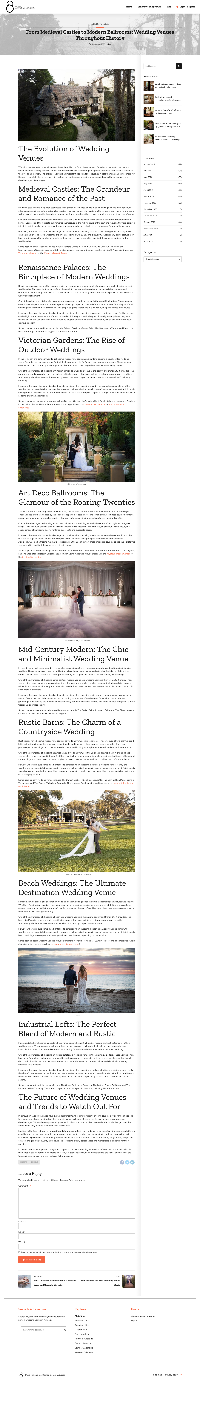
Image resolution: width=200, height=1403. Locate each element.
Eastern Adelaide (83, 1343)
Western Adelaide (84, 1352)
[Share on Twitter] (127, 1162)
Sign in (134, 1320)
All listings (80, 1316)
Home (129, 7)
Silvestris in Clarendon (94, 404)
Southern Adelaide (84, 1347)
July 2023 (148, 235)
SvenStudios (59, 1374)
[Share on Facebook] (122, 1162)
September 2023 (151, 228)
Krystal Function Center (118, 553)
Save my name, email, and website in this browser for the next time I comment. (59, 1252)
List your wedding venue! (143, 1316)
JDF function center (31, 557)
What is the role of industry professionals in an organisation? (168, 112)
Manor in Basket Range (55, 253)
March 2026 (149, 196)
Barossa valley (82, 1334)
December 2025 (150, 209)
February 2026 (150, 203)
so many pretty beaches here (65, 944)
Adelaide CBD (82, 1320)
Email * (21, 1231)
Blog (169, 7)
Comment (24, 1185)
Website (22, 1242)
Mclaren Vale (81, 1329)
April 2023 (148, 241)
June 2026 (148, 177)
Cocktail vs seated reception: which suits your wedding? (168, 99)
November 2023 (150, 215)
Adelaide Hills (82, 1325)
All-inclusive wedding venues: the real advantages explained (168, 138)
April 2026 (148, 190)
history (23, 1162)
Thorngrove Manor (27, 253)
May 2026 (148, 183)
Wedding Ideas (100, 23)
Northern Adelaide (84, 1338)
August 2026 (149, 164)
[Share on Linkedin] (132, 1162)
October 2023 (149, 222)
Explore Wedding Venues (149, 7)
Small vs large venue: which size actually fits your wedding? (168, 85)
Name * (22, 1221)
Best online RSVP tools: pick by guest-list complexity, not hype (168, 125)
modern (34, 1162)
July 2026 (148, 171)
